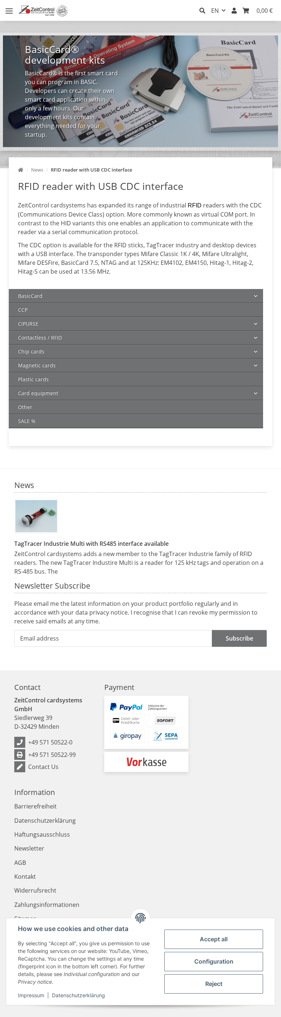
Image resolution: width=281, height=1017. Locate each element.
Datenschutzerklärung (78, 995)
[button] (202, 10)
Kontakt (25, 876)
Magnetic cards (37, 365)
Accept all (214, 939)
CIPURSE (28, 323)
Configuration (213, 961)
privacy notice (108, 612)
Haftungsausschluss (42, 834)
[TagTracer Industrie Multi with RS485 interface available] (36, 516)
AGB (20, 863)
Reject (213, 983)
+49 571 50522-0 (50, 742)
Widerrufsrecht (35, 890)
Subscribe (239, 638)
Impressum (31, 995)
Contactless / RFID (40, 337)
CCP (22, 309)
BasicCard (30, 295)
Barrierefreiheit (35, 806)
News (24, 485)
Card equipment (38, 393)
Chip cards (31, 351)
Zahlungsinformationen (46, 905)
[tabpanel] (140, 91)
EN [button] (215, 11)
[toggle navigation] (9, 7)
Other (25, 407)
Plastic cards (33, 379)
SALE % (26, 420)
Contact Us (43, 767)
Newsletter (29, 848)
